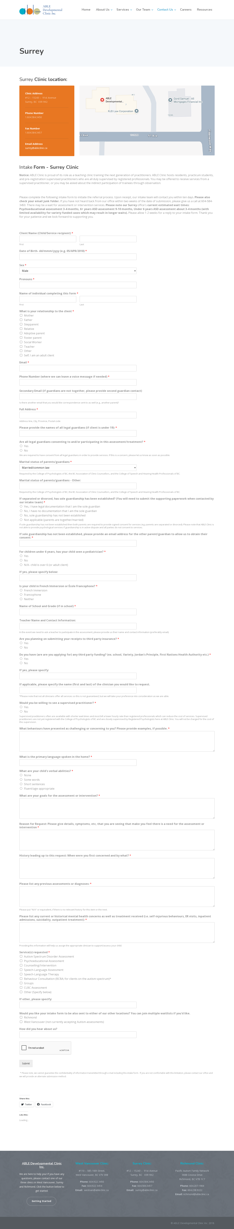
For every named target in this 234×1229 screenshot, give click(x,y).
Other (28, 351)
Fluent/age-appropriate (39, 788)
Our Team (143, 10)
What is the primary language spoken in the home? (55, 757)
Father (28, 320)
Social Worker (33, 342)
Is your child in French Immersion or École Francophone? (58, 586)
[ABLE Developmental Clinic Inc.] (40, 9)
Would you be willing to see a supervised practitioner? (57, 703)
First (21, 244)
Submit (26, 1063)
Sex (22, 265)
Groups (29, 983)
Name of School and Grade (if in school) (47, 606)
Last (82, 244)
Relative (29, 329)
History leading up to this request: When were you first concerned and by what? (75, 855)
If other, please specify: (35, 999)
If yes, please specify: (34, 670)
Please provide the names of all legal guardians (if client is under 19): (68, 427)
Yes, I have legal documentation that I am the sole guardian (62, 506)
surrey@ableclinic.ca (36, 148)
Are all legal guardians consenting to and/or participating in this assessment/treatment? (82, 442)
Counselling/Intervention (40, 965)
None (27, 775)
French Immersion (35, 590)
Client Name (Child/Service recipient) (46, 233)
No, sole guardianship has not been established (54, 515)
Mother (29, 315)
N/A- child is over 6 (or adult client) (46, 565)
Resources (204, 10)
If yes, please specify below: (38, 572)
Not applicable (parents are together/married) (53, 520)
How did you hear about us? (38, 1029)
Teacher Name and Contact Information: (47, 620)
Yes (26, 446)
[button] (147, 120)
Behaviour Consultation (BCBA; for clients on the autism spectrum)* (67, 979)
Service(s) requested (34, 952)
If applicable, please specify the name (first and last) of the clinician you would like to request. (84, 684)
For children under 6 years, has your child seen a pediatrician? (62, 552)
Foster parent (33, 338)
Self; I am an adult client (39, 355)
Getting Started (41, 1201)
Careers (186, 10)
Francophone (32, 595)
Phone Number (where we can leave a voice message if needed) (64, 376)
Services (122, 10)
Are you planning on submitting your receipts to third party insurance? (69, 639)
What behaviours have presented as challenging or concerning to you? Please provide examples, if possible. (94, 728)
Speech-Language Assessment (43, 970)
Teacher (29, 347)
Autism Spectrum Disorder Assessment (49, 956)
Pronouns (26, 279)
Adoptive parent (34, 333)
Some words (32, 780)
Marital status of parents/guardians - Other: (50, 480)
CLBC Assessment (35, 988)
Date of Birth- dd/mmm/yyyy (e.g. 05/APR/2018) (53, 251)
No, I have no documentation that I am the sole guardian (60, 511)
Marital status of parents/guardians (45, 462)
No (26, 450)
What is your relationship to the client (46, 311)
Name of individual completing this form (48, 293)
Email (24, 362)
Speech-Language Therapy (41, 974)
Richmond (30, 1017)
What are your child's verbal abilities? (46, 771)
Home (86, 10)
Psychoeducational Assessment (44, 961)
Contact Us (165, 10)
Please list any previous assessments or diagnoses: (55, 884)
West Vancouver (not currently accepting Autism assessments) (64, 1022)
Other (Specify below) (37, 992)
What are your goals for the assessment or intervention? (59, 795)
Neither (29, 599)
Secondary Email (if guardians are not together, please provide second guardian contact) (80, 391)
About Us (102, 10)
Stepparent (31, 324)
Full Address (28, 409)
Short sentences (34, 784)
